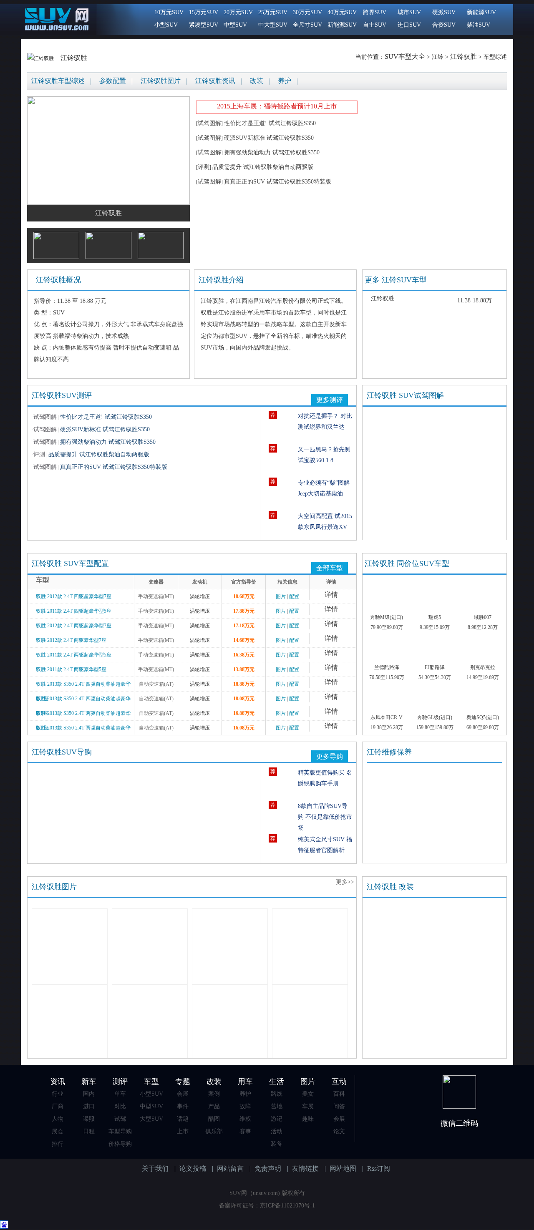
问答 (339, 1106)
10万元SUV (169, 12)
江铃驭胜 (73, 57)
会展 (183, 1094)
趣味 (308, 1119)
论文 (339, 1131)
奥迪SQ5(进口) (482, 717)
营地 (276, 1106)
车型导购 (120, 1131)
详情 (331, 594)
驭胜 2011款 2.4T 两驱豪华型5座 (71, 669)
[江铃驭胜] (41, 57)
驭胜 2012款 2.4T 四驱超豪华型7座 (73, 596)
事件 (183, 1106)
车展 (308, 1106)
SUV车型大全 (405, 56)
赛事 (245, 1131)
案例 (214, 1094)
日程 (89, 1131)
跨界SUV (374, 12)
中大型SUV (272, 25)
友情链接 (305, 1168)
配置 (294, 596)
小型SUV (166, 25)
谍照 (89, 1119)
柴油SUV (478, 25)
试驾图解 (209, 123)
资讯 (57, 1081)
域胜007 (482, 617)
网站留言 (230, 1168)
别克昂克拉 (482, 667)
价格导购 (120, 1144)
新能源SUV (342, 25)
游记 (276, 1119)
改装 (256, 80)
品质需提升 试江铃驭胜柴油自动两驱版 (262, 167)
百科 (339, 1094)
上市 (183, 1131)
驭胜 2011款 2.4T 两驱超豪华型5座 (73, 655)
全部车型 (329, 567)
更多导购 (329, 756)
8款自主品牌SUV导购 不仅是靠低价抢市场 (325, 817)
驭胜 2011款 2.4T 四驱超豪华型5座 (73, 611)
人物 (57, 1119)
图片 (281, 596)
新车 (88, 1081)
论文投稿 (192, 1168)
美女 (308, 1094)
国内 (89, 1094)
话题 (183, 1119)
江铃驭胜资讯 (215, 80)
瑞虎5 (434, 617)
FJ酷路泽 (435, 667)
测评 (120, 1081)
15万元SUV (203, 12)
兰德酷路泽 (386, 667)
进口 (89, 1106)
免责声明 (267, 1168)
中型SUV (235, 25)
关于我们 (155, 1168)
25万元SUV (272, 12)
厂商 (57, 1106)
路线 (276, 1094)
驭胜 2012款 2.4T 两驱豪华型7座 (71, 640)
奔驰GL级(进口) (434, 717)
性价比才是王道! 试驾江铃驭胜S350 (270, 123)
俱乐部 (214, 1131)
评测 (203, 167)
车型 (151, 1081)
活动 (276, 1131)
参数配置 (112, 80)
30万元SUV (307, 12)
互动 (339, 1081)
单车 (120, 1094)
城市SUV (409, 12)
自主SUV (374, 25)
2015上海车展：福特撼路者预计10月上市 (277, 106)
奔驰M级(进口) (386, 617)
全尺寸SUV (307, 25)
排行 (57, 1144)
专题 (182, 1081)
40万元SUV (342, 12)
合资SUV (444, 25)
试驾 (120, 1119)
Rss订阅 (378, 1168)
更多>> (345, 882)
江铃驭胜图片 (161, 80)
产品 (214, 1106)
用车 (245, 1081)
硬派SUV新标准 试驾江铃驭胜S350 (269, 138)
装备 (276, 1144)
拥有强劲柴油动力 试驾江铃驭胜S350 (272, 152)
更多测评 (329, 399)
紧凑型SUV (203, 25)
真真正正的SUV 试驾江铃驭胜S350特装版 (277, 182)
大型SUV (151, 1119)
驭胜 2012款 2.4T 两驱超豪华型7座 (73, 626)
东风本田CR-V (386, 717)
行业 (57, 1094)
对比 (120, 1106)
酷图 (214, 1119)
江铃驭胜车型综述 (58, 80)
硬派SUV (444, 12)
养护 (284, 80)
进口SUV (409, 25)
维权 (245, 1119)
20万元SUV (238, 12)
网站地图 (343, 1168)
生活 (276, 1081)
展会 (57, 1131)
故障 (245, 1106)
